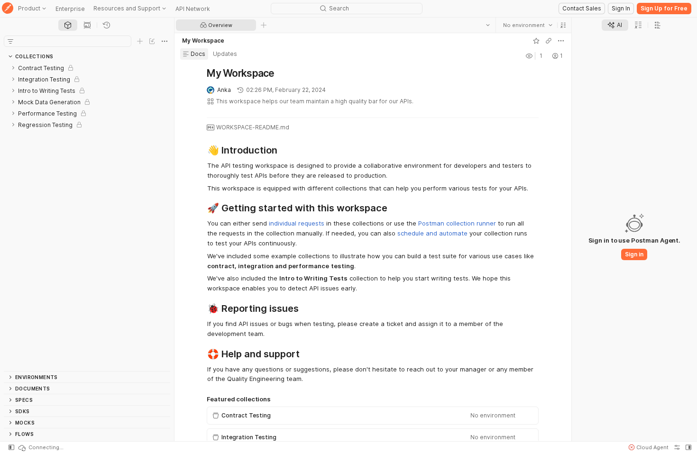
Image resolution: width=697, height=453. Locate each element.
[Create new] (140, 41)
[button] (563, 25)
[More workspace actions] (561, 40)
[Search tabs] (488, 25)
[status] (40, 447)
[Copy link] (548, 40)
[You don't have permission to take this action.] (263, 25)
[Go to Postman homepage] (7, 8)
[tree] (87, 216)
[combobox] (527, 25)
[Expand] (13, 68)
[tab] (67, 25)
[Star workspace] (536, 40)
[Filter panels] (10, 41)
